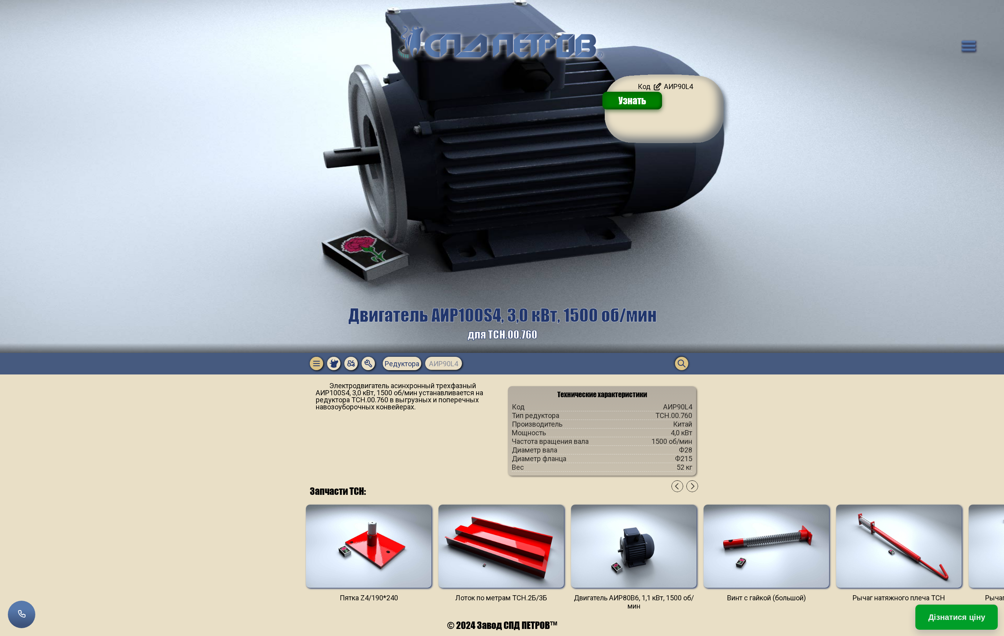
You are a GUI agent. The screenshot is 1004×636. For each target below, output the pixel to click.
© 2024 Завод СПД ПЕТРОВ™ (502, 625)
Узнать (632, 100)
